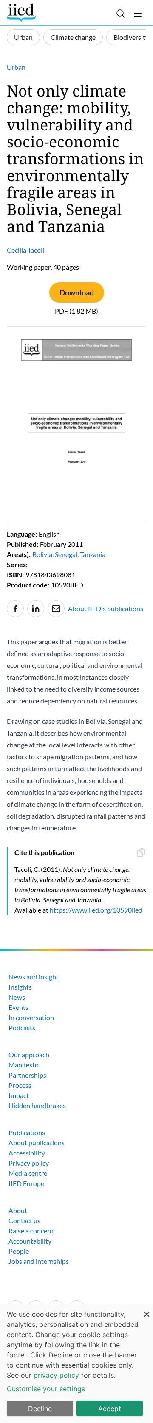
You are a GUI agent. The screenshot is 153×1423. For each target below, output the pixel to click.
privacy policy (56, 1375)
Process (19, 1085)
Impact (18, 1095)
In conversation (31, 1017)
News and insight (33, 977)
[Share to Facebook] (15, 608)
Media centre (27, 1173)
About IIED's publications (105, 608)
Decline (40, 1408)
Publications (26, 1132)
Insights (20, 987)
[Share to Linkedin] (35, 608)
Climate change (73, 37)
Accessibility (26, 1153)
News (16, 997)
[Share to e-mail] (56, 608)
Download (77, 292)
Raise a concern (31, 1231)
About (17, 1210)
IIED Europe (26, 1183)
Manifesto (23, 1065)
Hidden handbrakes (37, 1105)
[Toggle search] (120, 13)
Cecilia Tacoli (25, 250)
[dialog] (76, 1363)
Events (18, 1007)
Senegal (66, 554)
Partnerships (27, 1075)
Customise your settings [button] (46, 1388)
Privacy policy (28, 1163)
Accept (109, 1408)
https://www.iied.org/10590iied (96, 910)
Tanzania (92, 554)
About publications (36, 1143)
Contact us (24, 1220)
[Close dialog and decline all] (146, 1309)
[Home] (22, 12)
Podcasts (21, 1027)
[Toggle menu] (137, 13)
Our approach (28, 1055)
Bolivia (42, 554)
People (18, 1251)
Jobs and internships (38, 1261)
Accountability (29, 1241)
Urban (23, 37)
